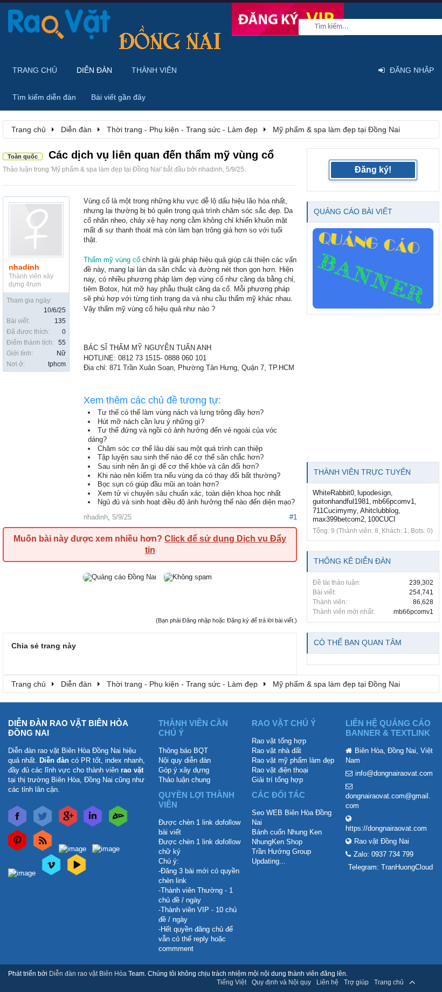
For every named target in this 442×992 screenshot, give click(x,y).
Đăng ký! (373, 169)
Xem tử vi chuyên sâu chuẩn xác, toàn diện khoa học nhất (189, 493)
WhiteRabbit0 (333, 493)
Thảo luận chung (184, 780)
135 (60, 321)
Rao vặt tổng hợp (279, 741)
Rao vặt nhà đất (276, 751)
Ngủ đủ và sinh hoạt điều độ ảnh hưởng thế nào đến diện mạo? (196, 502)
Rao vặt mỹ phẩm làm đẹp (293, 760)
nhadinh (210, 169)
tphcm (57, 364)
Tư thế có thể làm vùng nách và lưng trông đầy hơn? (181, 412)
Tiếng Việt (231, 982)
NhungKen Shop (277, 842)
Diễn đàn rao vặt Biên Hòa (88, 973)
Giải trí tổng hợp (277, 780)
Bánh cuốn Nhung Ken (287, 832)
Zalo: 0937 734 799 (383, 854)
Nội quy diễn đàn (184, 760)
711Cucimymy (335, 511)
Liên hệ (327, 982)
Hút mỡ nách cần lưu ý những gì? (151, 422)
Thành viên (154, 70)
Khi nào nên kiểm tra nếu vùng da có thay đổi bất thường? (189, 475)
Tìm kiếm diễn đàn (44, 97)
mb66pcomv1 (393, 501)
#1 (293, 517)
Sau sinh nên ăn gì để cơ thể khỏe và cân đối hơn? (178, 466)
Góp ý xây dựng (183, 770)
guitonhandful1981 (341, 501)
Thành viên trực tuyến (362, 472)
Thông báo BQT (183, 751)
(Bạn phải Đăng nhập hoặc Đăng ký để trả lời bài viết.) (226, 620)
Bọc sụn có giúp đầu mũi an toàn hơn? (158, 484)
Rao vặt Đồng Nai (381, 841)
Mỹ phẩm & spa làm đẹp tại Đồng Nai (106, 169)
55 (62, 342)
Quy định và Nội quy (281, 982)
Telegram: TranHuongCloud (390, 867)
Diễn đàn (94, 70)
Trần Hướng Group (281, 851)
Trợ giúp (356, 982)
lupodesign (374, 493)
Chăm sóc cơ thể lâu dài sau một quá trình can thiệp (180, 448)
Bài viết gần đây (118, 97)
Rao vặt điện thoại (280, 770)
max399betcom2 (338, 519)
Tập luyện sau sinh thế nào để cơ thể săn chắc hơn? (181, 457)
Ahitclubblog (379, 511)
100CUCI (382, 519)
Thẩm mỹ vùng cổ (112, 260)
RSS (427, 982)
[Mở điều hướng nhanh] (425, 129)
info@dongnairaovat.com (394, 773)
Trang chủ (34, 70)
